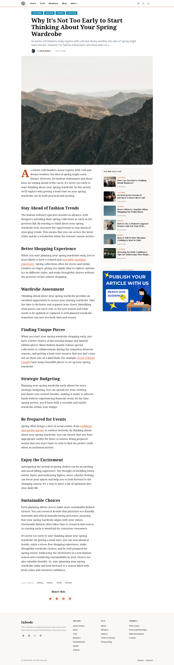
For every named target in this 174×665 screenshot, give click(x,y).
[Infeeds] (23, 3)
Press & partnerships (138, 629)
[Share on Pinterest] (63, 598)
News (33, 3)
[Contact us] (138, 3)
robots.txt (149, 660)
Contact (132, 637)
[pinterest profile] (40, 635)
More (74, 3)
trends (60, 13)
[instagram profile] (35, 635)
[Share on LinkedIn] (70, 598)
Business (53, 3)
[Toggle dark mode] (148, 3)
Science (76, 650)
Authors (104, 634)
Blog (64, 3)
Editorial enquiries (136, 634)
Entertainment (79, 642)
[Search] (143, 3)
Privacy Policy (106, 642)
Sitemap (140, 660)
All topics (104, 629)
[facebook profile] (29, 635)
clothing (37, 13)
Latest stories (79, 625)
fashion (49, 13)
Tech (42, 3)
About (103, 625)
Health (76, 646)
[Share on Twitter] (50, 598)
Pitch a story (134, 625)
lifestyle (71, 13)
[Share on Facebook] (57, 598)
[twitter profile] (23, 635)
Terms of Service (108, 637)
